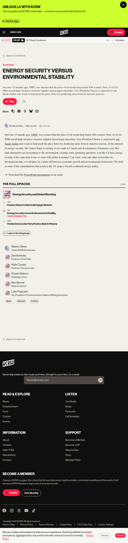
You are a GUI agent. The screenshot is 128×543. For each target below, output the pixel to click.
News (8, 301)
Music (68, 406)
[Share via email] (37, 111)
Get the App (12, 21)
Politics (34, 301)
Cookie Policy (64, 524)
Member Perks (72, 459)
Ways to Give (72, 449)
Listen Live (15, 32)
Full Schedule (72, 416)
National (21, 301)
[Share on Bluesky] (31, 112)
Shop (68, 455)
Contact (7, 459)
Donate (118, 32)
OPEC (34, 134)
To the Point (8, 65)
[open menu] (5, 32)
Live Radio (70, 401)
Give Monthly (31, 493)
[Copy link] (13, 112)
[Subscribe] (100, 380)
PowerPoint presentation (37, 174)
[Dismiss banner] (123, 4)
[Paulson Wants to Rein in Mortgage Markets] (4, 203)
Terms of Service (45, 524)
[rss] (24, 102)
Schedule (120, 40)
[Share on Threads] (25, 112)
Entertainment (10, 406)
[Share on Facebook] (19, 112)
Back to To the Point (15, 55)
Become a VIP (72, 445)
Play (11, 101)
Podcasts (70, 411)
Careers (7, 445)
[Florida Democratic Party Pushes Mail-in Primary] (4, 221)
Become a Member (75, 439)
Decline (104, 535)
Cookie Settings (106, 524)
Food (5, 411)
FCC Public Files (83, 524)
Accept (120, 535)
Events (6, 421)
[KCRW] (8, 365)
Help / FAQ (8, 449)
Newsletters (9, 455)
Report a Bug (8, 524)
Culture (7, 416)
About (6, 439)
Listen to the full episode (18, 233)
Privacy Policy (25, 524)
